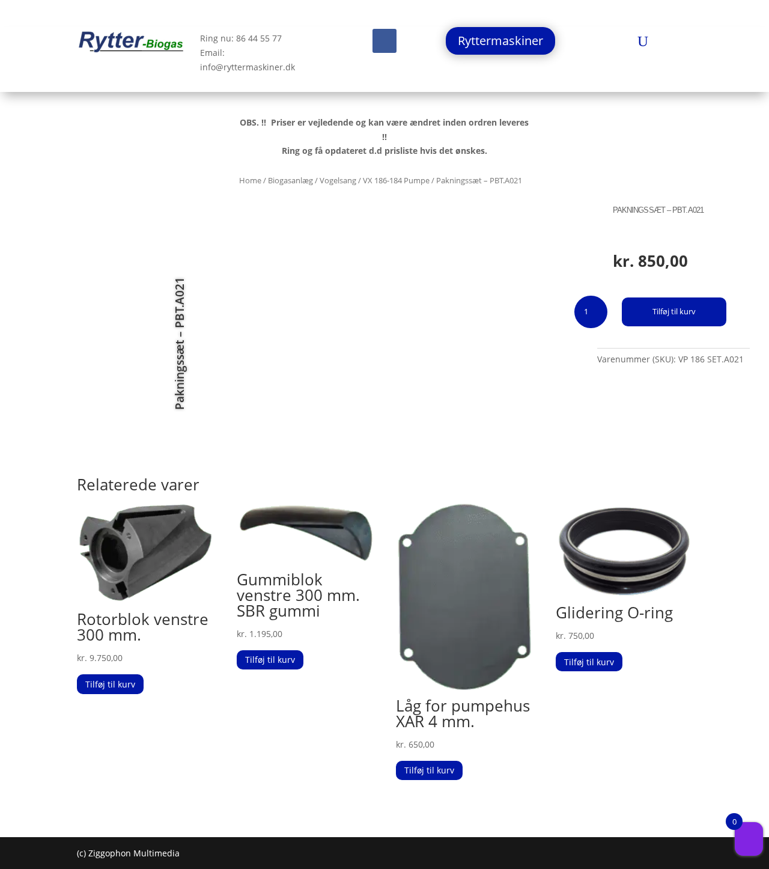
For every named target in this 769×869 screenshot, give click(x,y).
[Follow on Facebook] (384, 41)
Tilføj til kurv (674, 311)
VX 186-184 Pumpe (396, 180)
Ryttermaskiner (500, 40)
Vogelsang (338, 180)
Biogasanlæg (290, 180)
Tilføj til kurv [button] (110, 684)
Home (250, 180)
